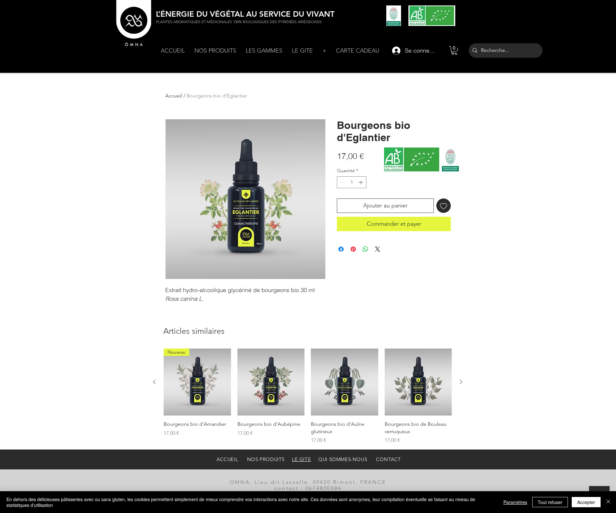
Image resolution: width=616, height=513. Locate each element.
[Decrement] (342, 182)
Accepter (586, 502)
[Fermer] (608, 502)
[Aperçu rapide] (271, 382)
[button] (215, 50)
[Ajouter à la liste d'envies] (443, 205)
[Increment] (361, 182)
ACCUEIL (228, 459)
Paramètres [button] (515, 502)
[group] (307, 396)
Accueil (173, 96)
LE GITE (301, 459)
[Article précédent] (154, 382)
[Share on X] (377, 249)
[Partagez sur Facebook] (341, 249)
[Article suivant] (461, 382)
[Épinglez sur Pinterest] (353, 249)
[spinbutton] (351, 182)
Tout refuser (550, 502)
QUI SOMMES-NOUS (342, 459)
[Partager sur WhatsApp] (365, 249)
